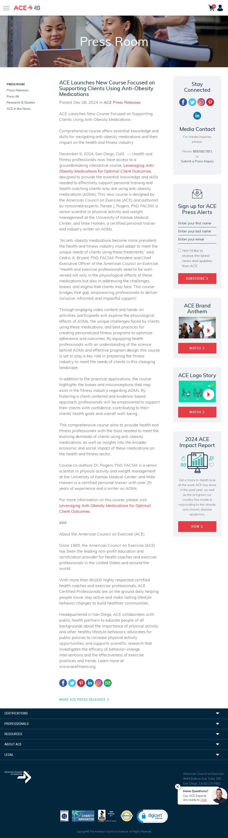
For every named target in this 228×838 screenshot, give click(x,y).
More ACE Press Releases (82, 699)
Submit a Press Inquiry (197, 161)
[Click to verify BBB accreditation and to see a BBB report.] (107, 815)
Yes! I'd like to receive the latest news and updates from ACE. (197, 258)
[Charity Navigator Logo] (83, 815)
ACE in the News (19, 109)
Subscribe (196, 278)
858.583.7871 (202, 151)
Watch (195, 348)
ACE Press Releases (122, 102)
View (195, 526)
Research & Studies (21, 102)
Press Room (15, 84)
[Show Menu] (6, 8)
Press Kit (13, 96)
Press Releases (18, 90)
